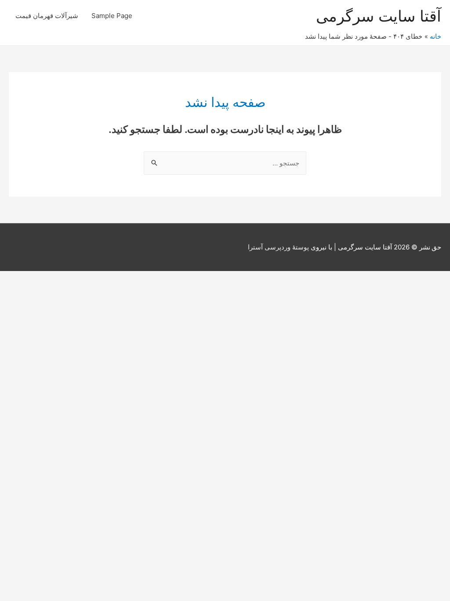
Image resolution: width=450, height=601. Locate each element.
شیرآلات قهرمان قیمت (46, 15)
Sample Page (111, 15)
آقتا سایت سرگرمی (378, 16)
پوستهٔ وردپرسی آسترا (278, 247)
